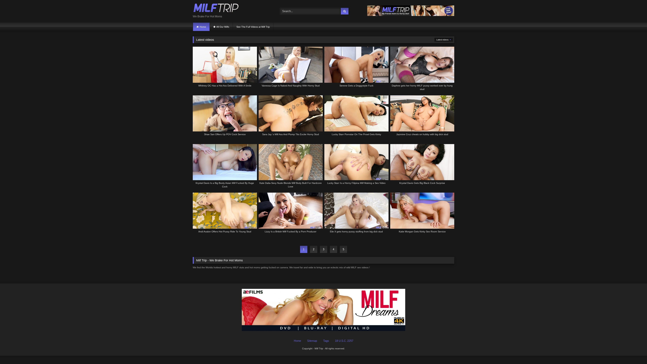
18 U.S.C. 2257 (344, 340)
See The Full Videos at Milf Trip (253, 26)
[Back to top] (636, 354)
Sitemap (312, 340)
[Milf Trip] (216, 8)
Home (203, 26)
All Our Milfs (222, 26)
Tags (326, 340)
